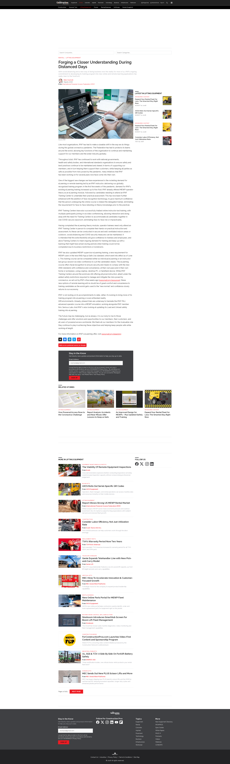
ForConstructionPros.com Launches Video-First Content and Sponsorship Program (106, 638)
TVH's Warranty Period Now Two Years (102, 541)
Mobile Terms (89, 374)
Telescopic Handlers (89, 555)
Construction (87, 519)
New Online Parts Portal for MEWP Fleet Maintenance (103, 599)
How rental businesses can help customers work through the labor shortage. (105, 532)
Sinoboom (89, 623)
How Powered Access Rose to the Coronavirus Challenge (71, 413)
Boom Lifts (86, 483)
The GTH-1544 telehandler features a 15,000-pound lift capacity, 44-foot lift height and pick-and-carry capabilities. (107, 568)
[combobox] (86, 52)
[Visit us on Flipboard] (121, 722)
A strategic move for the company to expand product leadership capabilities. (104, 588)
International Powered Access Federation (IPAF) (78, 84)
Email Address (74, 359)
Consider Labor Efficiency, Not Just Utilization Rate (147, 138)
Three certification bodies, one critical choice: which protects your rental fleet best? (107, 663)
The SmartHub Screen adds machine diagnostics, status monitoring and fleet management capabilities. (106, 627)
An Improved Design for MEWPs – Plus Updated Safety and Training (129, 414)
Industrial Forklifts (89, 651)
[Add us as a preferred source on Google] (79, 339)
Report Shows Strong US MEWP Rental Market (106, 503)
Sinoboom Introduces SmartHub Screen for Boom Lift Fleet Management (104, 618)
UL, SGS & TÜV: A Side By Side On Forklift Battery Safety (107, 655)
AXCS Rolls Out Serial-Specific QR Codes (147, 112)
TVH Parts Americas (93, 544)
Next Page (76, 691)
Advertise (103, 757)
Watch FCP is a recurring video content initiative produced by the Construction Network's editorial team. (104, 644)
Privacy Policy (101, 374)
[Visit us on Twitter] (142, 464)
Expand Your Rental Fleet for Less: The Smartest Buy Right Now (146, 101)
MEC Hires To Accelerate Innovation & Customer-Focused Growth (107, 579)
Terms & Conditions (125, 757)
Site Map (137, 757)
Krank (88, 470)
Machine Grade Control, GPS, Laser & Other (97, 614)
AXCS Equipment (92, 489)
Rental (61, 58)
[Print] (60, 339)
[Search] (167, 3)
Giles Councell (68, 80)
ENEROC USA (91, 660)
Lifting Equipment (73, 58)
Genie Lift (89, 564)
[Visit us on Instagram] (147, 464)
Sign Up (74, 378)
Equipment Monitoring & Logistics (94, 464)
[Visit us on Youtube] (116, 722)
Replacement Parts (89, 539)
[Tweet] (74, 339)
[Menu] (171, 3)
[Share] (65, 339)
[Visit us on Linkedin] (152, 464)
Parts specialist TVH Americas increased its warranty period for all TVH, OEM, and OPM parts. (106, 548)
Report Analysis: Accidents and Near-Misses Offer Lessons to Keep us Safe (98, 414)
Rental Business (88, 595)
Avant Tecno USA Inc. (93, 528)
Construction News (89, 634)
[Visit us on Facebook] (137, 464)
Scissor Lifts (86, 671)
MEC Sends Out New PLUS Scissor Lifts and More (107, 673)
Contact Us (94, 757)
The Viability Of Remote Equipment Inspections (106, 467)
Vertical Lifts (87, 575)
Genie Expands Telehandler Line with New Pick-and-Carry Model (106, 559)
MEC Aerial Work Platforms (95, 584)
